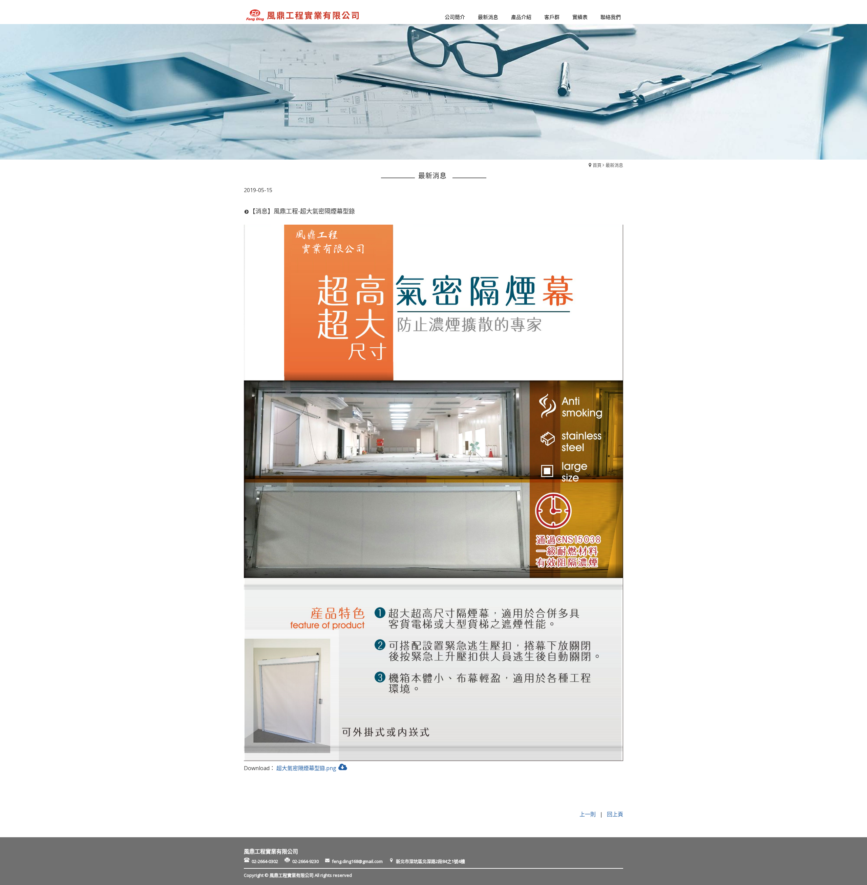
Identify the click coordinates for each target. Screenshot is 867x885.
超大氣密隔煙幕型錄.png (306, 768)
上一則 (587, 814)
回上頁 (615, 814)
